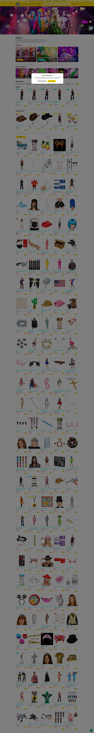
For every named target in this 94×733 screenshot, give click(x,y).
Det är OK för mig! (51, 81)
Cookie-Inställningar (42, 81)
